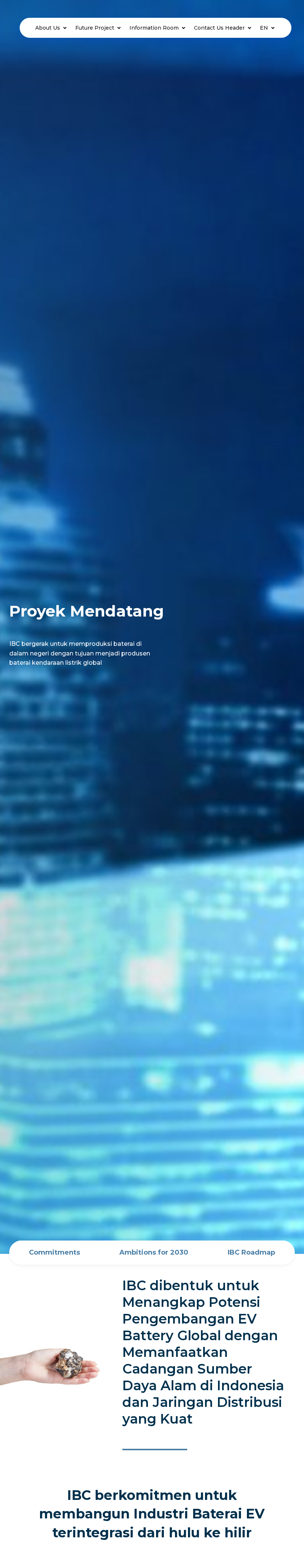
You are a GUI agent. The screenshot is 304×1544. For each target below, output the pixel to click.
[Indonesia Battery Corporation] (17, 28)
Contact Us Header (219, 27)
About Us (47, 27)
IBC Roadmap (251, 1252)
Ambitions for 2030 (153, 1252)
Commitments (54, 1252)
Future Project (94, 27)
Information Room (154, 27)
